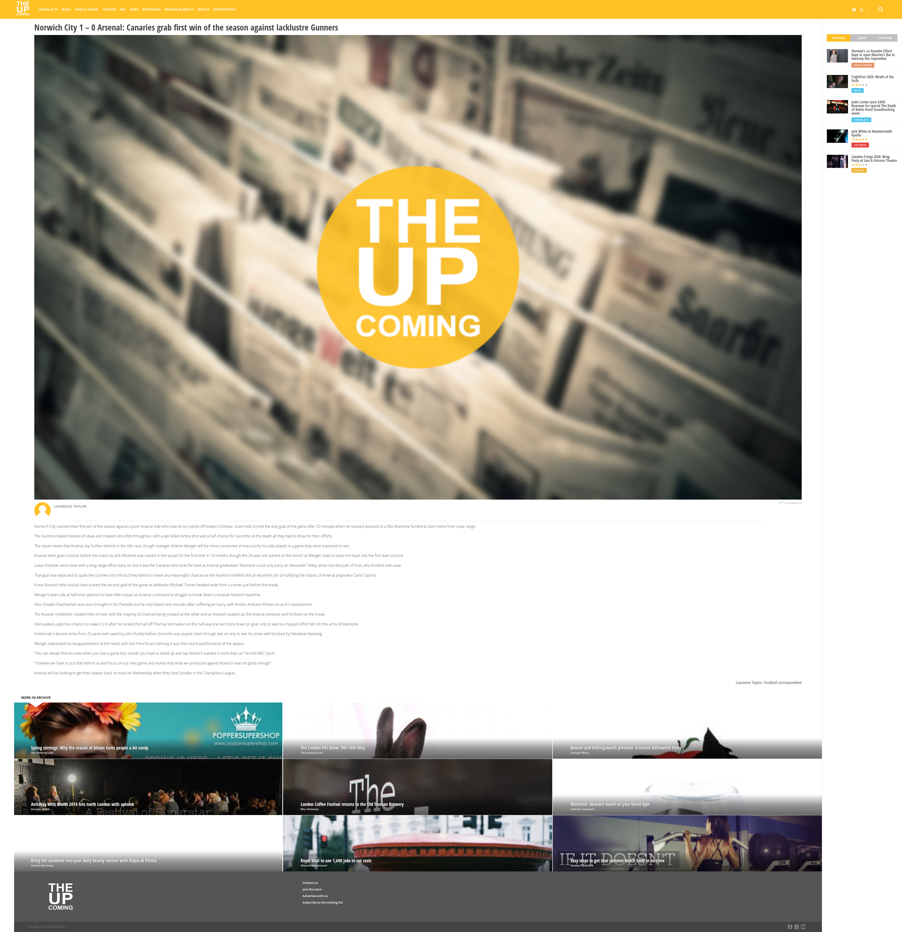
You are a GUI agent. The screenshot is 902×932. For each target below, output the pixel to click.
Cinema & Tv (48, 9)
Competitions (224, 9)
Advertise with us (315, 896)
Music (66, 9)
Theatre (109, 9)
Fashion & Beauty (179, 9)
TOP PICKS (885, 38)
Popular (838, 38)
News (134, 9)
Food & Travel (87, 9)
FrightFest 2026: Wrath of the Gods (872, 78)
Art (123, 9)
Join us (203, 9)
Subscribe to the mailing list (323, 902)
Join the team (312, 889)
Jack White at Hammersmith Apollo (871, 133)
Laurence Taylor (70, 506)
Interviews (151, 9)
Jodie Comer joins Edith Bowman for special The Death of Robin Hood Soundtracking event (873, 107)
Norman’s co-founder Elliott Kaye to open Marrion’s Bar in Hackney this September (873, 54)
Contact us (310, 883)
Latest (862, 38)
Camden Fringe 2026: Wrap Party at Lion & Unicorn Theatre (874, 158)
